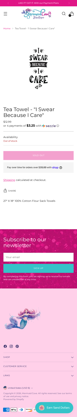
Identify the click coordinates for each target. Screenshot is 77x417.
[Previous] (8, 3)
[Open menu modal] (5, 14)
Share (12, 191)
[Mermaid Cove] (38, 13)
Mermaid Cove (29, 393)
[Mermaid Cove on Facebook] (5, 346)
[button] (38, 126)
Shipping (9, 179)
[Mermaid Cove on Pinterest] (17, 346)
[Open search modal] (63, 14)
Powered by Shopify (13, 399)
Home (6, 28)
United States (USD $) (19, 388)
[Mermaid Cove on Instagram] (11, 346)
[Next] (69, 3)
